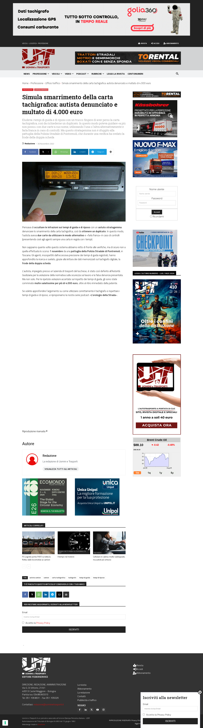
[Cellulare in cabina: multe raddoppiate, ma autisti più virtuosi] (109, 542)
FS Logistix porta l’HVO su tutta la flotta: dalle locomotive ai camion (36, 558)
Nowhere (41, 724)
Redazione (30, 143)
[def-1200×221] (101, 34)
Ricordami (158, 216)
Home (25, 83)
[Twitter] (91, 710)
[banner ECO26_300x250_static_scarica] (44, 514)
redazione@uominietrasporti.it (49, 704)
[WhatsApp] (39, 595)
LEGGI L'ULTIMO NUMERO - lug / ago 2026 (154, 273)
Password (156, 198)
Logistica (26, 553)
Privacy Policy (43, 623)
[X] (32, 595)
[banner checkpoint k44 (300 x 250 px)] (155, 266)
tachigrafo (72, 577)
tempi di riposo (99, 577)
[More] (111, 152)
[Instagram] (103, 710)
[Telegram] (52, 595)
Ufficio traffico (52, 83)
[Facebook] (25, 595)
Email (24, 612)
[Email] (59, 595)
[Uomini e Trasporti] (48, 58)
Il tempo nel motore (66, 556)
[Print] (66, 595)
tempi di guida (84, 577)
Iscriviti (74, 629)
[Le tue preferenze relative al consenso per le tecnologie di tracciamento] (5, 723)
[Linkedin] (46, 595)
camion (46, 577)
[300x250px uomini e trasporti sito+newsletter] (155, 176)
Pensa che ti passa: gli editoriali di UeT (72, 552)
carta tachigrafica (58, 577)
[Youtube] (97, 710)
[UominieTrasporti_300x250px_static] (155, 136)
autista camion (35, 577)
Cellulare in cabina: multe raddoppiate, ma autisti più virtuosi (109, 558)
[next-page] (29, 566)
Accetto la (38, 623)
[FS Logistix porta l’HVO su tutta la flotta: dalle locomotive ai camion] (38, 542)
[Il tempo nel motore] (74, 542)
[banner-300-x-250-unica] (97, 514)
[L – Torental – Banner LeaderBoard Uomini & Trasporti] (128, 63)
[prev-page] (24, 566)
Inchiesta (97, 553)
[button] (177, 73)
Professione (36, 83)
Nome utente (156, 189)
